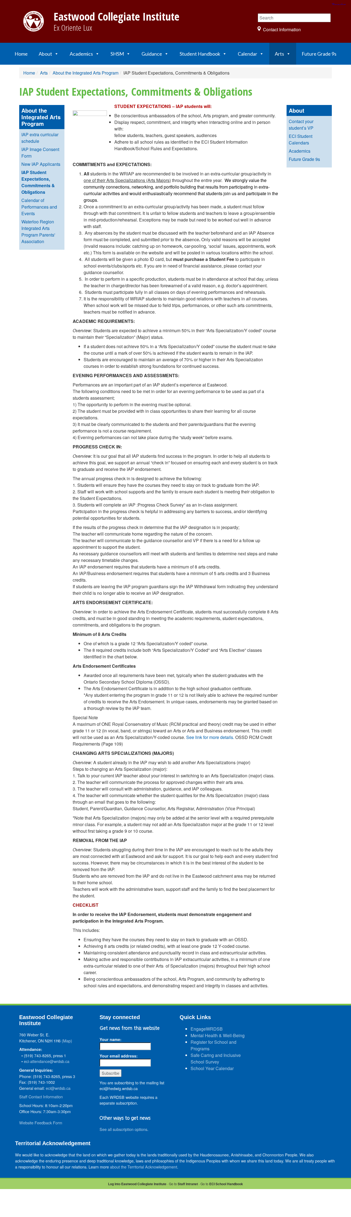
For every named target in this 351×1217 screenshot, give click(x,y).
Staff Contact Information (41, 1096)
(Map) (67, 1040)
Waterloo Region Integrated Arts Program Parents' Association (38, 231)
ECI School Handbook (226, 1183)
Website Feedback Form (40, 1122)
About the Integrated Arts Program (85, 73)
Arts (279, 54)
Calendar (247, 54)
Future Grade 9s (319, 54)
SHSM (117, 54)
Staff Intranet (188, 1183)
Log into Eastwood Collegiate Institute (137, 1183)
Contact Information (282, 29)
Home (21, 54)
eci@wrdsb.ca (58, 1088)
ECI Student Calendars (300, 139)
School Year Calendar (212, 1068)
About (45, 54)
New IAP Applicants (40, 164)
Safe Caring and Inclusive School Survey (216, 1058)
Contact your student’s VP (301, 124)
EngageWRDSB (207, 1029)
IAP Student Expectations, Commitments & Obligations (38, 182)
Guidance (151, 54)
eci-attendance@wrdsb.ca (46, 1061)
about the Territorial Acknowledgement (143, 1167)
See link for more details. (210, 737)
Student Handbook (200, 54)
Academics (81, 54)
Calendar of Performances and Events (39, 207)
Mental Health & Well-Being (218, 1035)
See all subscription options (123, 1129)
